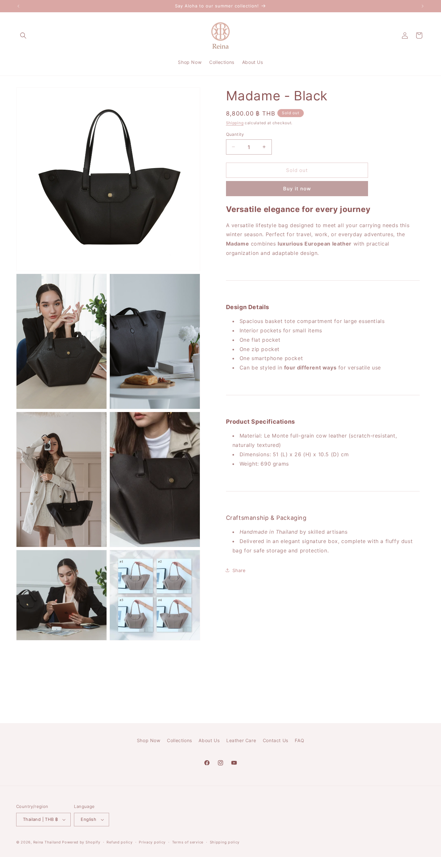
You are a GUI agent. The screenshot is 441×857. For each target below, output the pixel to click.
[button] (23, 35)
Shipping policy (225, 842)
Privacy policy (152, 842)
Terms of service (187, 842)
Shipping (235, 122)
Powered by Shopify (81, 842)
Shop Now (148, 740)
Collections (179, 740)
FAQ (299, 740)
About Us (209, 740)
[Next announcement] (422, 6)
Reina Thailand (47, 842)
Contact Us (275, 740)
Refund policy (119, 842)
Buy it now (297, 189)
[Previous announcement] (18, 6)
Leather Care (241, 740)
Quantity (235, 133)
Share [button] (239, 570)
